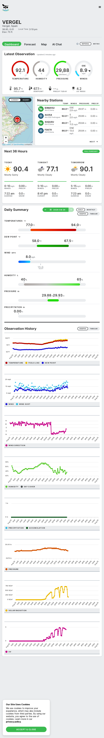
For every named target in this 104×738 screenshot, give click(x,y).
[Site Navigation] (100, 7)
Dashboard (10, 44)
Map (39, 44)
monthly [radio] (91, 209)
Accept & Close (26, 729)
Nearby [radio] (26, 100)
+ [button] (6, 137)
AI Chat (51, 44)
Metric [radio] (96, 44)
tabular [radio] (94, 213)
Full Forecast (91, 151)
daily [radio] (80, 209)
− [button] (6, 141)
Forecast (26, 44)
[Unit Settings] (77, 43)
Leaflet (8, 144)
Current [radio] (15, 100)
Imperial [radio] (85, 44)
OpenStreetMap (18, 144)
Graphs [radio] (82, 328)
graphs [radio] (82, 213)
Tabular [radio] (94, 328)
